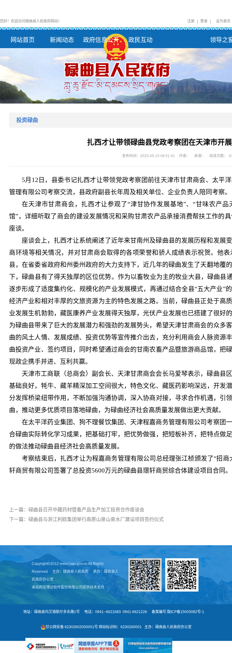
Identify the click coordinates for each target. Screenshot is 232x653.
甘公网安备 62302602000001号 (72, 627)
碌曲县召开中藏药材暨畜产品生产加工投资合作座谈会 (86, 509)
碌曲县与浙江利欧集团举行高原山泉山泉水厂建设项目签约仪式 (96, 519)
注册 (191, 21)
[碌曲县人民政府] (116, 63)
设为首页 (223, 21)
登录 (204, 21)
